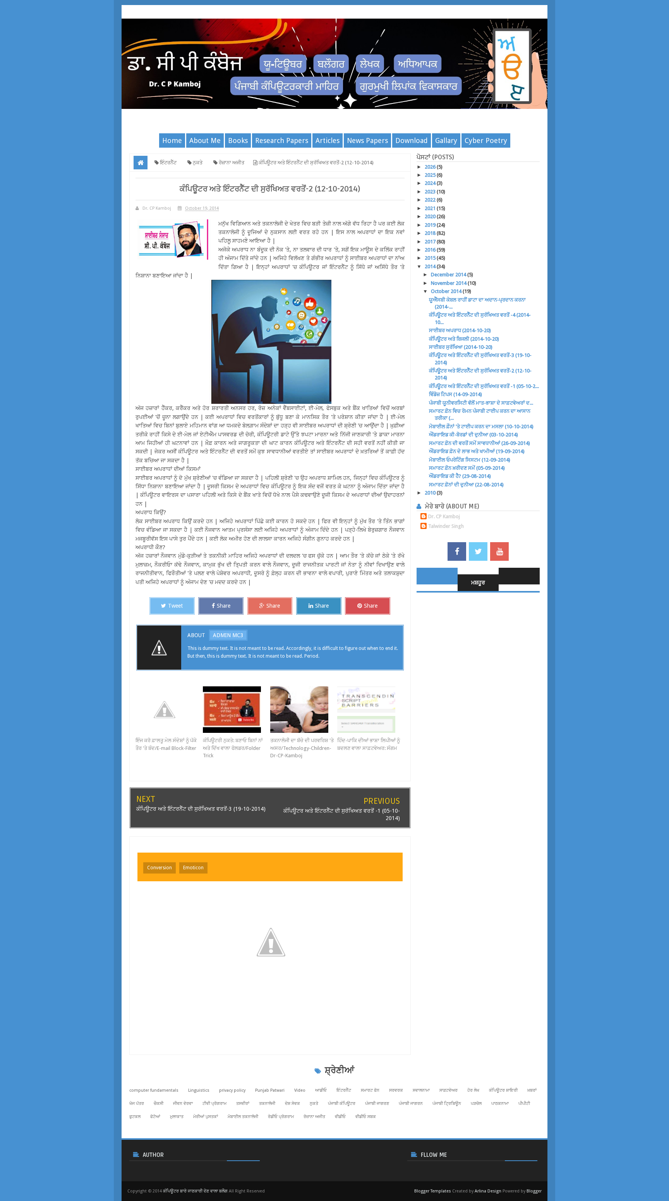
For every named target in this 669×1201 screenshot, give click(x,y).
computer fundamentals (153, 1090)
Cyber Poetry (486, 140)
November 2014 (449, 283)
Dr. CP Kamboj (444, 516)
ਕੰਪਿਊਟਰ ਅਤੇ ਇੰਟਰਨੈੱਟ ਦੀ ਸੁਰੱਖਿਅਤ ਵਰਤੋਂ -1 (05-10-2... (484, 386)
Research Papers (281, 140)
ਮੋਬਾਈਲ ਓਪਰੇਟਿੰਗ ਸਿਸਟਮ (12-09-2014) (469, 460)
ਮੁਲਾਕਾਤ (177, 1116)
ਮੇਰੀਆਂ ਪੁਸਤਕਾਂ (205, 1116)
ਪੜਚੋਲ (476, 1103)
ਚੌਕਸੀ (158, 1103)
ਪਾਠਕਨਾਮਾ (500, 1103)
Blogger (534, 1191)
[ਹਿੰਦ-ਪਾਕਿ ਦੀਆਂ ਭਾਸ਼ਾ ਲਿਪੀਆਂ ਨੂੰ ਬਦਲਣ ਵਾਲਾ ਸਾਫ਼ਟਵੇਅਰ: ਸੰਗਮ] (371, 709)
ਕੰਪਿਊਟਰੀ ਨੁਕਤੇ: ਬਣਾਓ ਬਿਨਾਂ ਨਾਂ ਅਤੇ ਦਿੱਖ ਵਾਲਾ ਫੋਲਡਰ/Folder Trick (233, 747)
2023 (431, 192)
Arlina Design (488, 1191)
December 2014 (449, 274)
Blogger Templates (432, 1191)
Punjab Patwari (270, 1090)
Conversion (159, 867)
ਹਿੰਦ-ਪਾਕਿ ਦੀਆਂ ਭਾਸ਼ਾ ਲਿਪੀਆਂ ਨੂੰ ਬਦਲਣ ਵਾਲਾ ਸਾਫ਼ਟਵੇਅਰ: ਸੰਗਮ (368, 744)
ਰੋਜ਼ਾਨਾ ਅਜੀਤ (314, 1116)
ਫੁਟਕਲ (135, 1116)
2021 (431, 208)
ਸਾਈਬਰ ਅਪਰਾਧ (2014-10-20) (460, 330)
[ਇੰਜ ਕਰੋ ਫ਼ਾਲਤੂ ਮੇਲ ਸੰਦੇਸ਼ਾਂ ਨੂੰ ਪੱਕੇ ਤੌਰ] (169, 709)
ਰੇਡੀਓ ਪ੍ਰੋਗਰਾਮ (281, 1116)
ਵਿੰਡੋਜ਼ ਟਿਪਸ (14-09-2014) (455, 394)
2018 (431, 233)
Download (411, 140)
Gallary (446, 140)
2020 (431, 216)
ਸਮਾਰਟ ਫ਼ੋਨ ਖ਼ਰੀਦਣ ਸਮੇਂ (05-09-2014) (467, 468)
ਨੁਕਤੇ (314, 1103)
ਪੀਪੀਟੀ (524, 1103)
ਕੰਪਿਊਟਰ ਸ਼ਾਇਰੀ (503, 1090)
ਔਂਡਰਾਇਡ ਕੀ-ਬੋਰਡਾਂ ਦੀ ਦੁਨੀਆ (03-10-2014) (473, 435)
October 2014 (447, 291)
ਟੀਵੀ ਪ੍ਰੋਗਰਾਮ (214, 1103)
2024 (431, 183)
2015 (431, 258)
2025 (431, 175)
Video (299, 1090)
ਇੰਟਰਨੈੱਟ (343, 1090)
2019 (431, 225)
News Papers (367, 140)
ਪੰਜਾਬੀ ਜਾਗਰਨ (411, 1103)
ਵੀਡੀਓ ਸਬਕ (365, 1116)
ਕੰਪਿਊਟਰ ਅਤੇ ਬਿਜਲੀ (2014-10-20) (464, 339)
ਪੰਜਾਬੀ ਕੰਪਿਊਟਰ (341, 1103)
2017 (431, 242)
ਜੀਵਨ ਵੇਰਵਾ (183, 1103)
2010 (431, 493)
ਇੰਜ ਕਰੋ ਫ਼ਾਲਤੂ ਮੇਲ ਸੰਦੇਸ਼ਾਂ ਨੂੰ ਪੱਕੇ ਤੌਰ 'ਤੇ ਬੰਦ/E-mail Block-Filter (166, 744)
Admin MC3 (228, 635)
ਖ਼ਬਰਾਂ (532, 1090)
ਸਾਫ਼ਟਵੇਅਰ (448, 1090)
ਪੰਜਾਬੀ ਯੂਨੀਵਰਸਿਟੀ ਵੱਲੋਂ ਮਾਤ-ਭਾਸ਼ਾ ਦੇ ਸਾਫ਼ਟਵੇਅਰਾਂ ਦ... (481, 403)
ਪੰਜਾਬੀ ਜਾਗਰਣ (377, 1103)
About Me (205, 140)
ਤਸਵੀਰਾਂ (242, 1103)
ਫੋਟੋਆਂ (155, 1116)
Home (172, 140)
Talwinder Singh (446, 526)
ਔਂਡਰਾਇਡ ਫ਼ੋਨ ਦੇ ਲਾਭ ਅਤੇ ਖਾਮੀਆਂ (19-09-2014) (477, 451)
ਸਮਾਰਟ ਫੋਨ (370, 1090)
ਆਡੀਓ (321, 1090)
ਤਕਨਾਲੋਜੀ (267, 1103)
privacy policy (232, 1090)
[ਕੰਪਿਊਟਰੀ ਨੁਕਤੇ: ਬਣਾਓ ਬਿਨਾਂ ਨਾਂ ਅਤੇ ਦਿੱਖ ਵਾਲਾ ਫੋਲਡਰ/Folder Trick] (236, 709)
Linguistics (198, 1090)
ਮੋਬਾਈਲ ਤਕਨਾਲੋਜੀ (243, 1116)
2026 (431, 167)
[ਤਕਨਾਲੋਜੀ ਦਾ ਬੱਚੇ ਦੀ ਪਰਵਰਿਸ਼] (304, 709)
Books (238, 140)
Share (223, 606)
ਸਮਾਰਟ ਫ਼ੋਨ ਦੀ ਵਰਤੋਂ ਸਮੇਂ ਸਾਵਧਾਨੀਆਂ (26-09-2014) (479, 443)
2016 (431, 250)
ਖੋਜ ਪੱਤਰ (136, 1103)
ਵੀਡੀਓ (340, 1116)
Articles (328, 140)
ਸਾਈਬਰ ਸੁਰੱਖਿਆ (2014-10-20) (460, 347)
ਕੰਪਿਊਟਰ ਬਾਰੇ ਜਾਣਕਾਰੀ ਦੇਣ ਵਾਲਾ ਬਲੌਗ (195, 1191)
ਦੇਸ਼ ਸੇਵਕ (292, 1103)
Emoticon (193, 867)
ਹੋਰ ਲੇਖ (473, 1090)
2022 (431, 200)
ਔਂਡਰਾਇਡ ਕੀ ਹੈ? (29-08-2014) (460, 476)
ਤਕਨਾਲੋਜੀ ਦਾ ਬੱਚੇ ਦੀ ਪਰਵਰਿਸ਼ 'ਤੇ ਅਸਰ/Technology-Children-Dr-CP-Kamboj (302, 747)
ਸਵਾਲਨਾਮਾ (421, 1090)
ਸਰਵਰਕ (396, 1090)
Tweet (175, 606)
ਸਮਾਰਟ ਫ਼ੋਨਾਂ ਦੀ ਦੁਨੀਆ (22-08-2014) (466, 485)
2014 (431, 266)
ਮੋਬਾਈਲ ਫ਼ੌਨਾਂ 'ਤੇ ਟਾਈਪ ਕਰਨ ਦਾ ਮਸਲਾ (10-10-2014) (481, 426)
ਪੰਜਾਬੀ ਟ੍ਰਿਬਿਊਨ (446, 1103)
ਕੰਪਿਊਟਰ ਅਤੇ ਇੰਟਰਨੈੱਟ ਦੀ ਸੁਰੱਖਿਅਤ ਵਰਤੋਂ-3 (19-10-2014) (201, 809)
